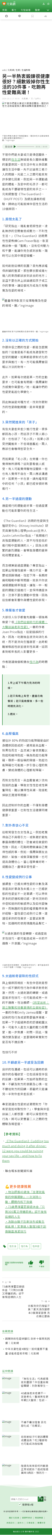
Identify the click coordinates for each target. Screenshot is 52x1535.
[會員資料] (43, 4)
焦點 (4, 10)
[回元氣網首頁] (11, 3)
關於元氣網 (14, 1518)
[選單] (48, 4)
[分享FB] (6, 15)
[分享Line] (19, 15)
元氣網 (11, 69)
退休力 (20, 1523)
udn (4, 69)
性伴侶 (35, 1246)
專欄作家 (41, 1523)
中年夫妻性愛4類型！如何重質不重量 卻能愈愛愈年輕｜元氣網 (26, 1351)
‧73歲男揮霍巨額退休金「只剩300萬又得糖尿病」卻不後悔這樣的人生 (26, 1212)
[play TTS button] (15, 146)
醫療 (37, 10)
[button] (48, 10)
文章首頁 (30, 1523)
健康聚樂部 (27, 1518)
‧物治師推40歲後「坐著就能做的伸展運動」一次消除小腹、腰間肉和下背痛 (25, 1197)
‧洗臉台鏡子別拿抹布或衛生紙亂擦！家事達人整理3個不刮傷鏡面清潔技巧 (25, 1226)
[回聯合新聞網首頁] (4, 4)
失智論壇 (26, 10)
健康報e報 (28, 1504)
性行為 (34, 662)
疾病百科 (10, 1523)
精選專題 (39, 1518)
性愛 (18, 69)
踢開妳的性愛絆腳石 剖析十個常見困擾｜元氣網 (27, 1341)
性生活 (15, 159)
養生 (14, 10)
